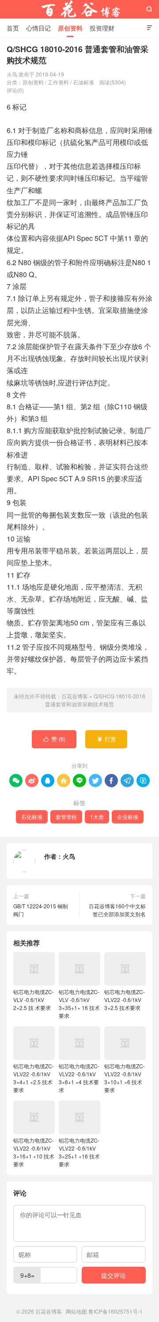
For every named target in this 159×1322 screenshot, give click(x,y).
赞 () (54, 739)
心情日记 (38, 27)
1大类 (97, 816)
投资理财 (102, 27)
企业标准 (127, 816)
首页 (13, 27)
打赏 (107, 739)
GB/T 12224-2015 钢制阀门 (40, 910)
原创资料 (70, 27)
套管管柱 (66, 816)
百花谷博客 (79, 9)
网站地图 (76, 1311)
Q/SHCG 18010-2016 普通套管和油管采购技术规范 (95, 700)
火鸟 (69, 856)
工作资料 (58, 82)
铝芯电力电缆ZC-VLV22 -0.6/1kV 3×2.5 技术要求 (124, 999)
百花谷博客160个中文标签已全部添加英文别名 (117, 910)
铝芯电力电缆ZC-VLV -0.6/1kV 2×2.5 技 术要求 (33, 999)
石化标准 (31, 816)
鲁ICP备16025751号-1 (115, 1311)
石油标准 (83, 82)
